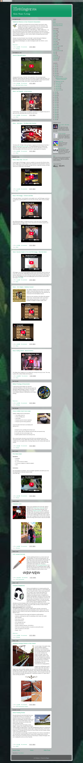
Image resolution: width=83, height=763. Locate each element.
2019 (56, 75)
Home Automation (62, 148)
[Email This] (29, 47)
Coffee (54, 36)
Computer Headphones (19, 585)
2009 (56, 107)
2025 (56, 64)
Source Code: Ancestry (58, 25)
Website (54, 44)
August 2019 (58, 83)
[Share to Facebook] (33, 47)
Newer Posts (16, 750)
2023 (56, 68)
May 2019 (58, 86)
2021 (56, 71)
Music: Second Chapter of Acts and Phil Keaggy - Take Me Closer (30, 252)
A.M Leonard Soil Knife (42, 565)
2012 (56, 102)
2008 (56, 109)
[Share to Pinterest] (34, 47)
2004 (56, 116)
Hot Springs (55, 39)
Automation (55, 58)
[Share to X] (32, 47)
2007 (56, 110)
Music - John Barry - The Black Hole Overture (24, 123)
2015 (56, 97)
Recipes (17, 447)
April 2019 (58, 88)
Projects (26, 706)
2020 (56, 73)
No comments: (24, 46)
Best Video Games (20, 85)
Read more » (15, 44)
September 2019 (59, 81)
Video (54, 53)
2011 (56, 104)
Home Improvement (20, 579)
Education (18, 548)
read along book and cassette (22, 146)
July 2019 (58, 84)
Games (25, 85)
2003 (56, 117)
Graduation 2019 (17, 504)
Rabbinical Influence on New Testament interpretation (26, 22)
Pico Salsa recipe (17, 454)
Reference (55, 60)
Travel (54, 41)
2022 (56, 70)
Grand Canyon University (38, 508)
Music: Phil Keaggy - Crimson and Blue (23, 195)
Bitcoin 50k (60, 141)
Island (54, 33)
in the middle (20, 277)
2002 (56, 119)
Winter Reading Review (19, 712)
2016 (56, 95)
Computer (18, 637)
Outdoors (55, 32)
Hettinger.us (24, 8)
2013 (56, 100)
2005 (56, 114)
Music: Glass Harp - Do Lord (20, 159)
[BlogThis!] (31, 47)
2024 (56, 66)
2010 (56, 105)
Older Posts (47, 750)
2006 (56, 112)
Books (17, 746)
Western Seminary (37, 510)
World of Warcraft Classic (19, 55)
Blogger (47, 758)
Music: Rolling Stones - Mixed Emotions (23, 350)
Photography (55, 56)
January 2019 (59, 89)
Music (17, 117)
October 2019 (59, 76)
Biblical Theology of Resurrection (21, 384)
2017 (56, 93)
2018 (56, 92)
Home (31, 750)
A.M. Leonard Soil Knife (19, 554)
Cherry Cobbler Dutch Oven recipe (22, 411)
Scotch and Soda (61, 133)
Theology (18, 48)
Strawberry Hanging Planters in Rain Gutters (24, 643)
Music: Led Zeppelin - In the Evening (22, 91)
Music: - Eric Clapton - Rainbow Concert (23, 287)
